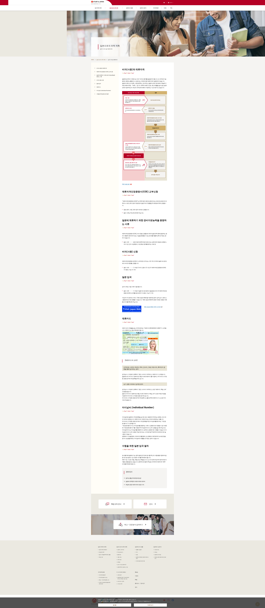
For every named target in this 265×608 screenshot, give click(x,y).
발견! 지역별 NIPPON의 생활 (104, 554)
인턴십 (155, 552)
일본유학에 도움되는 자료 (122, 567)
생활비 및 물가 (139, 549)
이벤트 (136, 576)
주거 (137, 552)
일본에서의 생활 (139, 547)
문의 (136, 587)
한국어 (171, 2)
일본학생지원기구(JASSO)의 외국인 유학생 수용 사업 (123, 578)
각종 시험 (119, 557)
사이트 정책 (119, 583)
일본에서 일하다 (157, 547)
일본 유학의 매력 (102, 547)
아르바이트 (156, 549)
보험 (137, 554)
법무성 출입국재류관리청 (133, 478)
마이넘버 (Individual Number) (104, 90)
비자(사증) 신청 (100, 80)
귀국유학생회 (101, 572)
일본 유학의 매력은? (103, 549)
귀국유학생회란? (102, 575)
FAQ (136, 579)
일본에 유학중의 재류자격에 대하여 (135, 481)
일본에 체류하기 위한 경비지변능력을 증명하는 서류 (106, 75)
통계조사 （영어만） (140, 583)
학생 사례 (101, 557)
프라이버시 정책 (120, 581)
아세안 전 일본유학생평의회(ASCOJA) (104, 583)
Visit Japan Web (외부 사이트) (152, 307)
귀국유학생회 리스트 (103, 577)
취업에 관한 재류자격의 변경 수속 (135, 484)
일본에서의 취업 (157, 554)
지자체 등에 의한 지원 (140, 561)
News (136, 572)
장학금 (118, 562)
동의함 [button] (114, 605)
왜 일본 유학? (101, 552)
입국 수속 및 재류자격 (121, 564)
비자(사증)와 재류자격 (102, 68)
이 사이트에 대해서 (121, 572)
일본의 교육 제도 (120, 549)
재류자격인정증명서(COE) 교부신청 (105, 71)
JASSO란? (119, 575)
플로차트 (119, 554)
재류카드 (99, 87)
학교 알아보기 (120, 552)
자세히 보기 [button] (150, 605)
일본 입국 (99, 83)
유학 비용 (119, 559)
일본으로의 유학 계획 (121, 547)
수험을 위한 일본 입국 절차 (103, 94)
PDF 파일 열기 (126, 184)
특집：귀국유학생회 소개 (104, 580)
